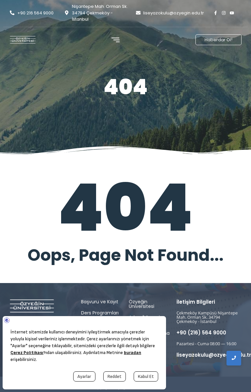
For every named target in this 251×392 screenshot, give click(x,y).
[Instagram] (224, 13)
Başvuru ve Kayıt (99, 301)
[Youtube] (232, 13)
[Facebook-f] (215, 13)
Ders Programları (100, 313)
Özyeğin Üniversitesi (141, 304)
